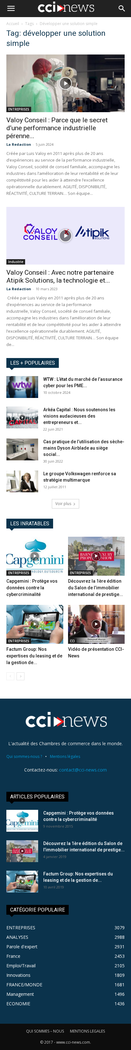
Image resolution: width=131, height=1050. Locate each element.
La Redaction (18, 144)
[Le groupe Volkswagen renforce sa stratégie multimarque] (22, 481)
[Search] (122, 8)
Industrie (15, 261)
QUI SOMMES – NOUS (45, 1031)
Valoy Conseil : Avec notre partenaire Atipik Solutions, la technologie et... (60, 276)
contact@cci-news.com (83, 770)
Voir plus (63, 503)
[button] (11, 8)
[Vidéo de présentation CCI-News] (96, 624)
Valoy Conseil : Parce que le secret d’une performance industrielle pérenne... (57, 128)
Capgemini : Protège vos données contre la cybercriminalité (32, 588)
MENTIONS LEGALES (87, 1031)
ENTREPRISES (18, 109)
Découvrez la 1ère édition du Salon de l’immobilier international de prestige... (95, 588)
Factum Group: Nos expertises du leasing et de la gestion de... (34, 656)
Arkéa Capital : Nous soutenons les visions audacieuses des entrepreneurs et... (79, 416)
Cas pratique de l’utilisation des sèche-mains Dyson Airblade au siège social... (83, 448)
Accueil (12, 23)
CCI (72, 641)
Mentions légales (65, 756)
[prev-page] (10, 676)
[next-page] (20, 676)
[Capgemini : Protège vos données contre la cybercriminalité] (34, 556)
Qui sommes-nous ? (24, 756)
